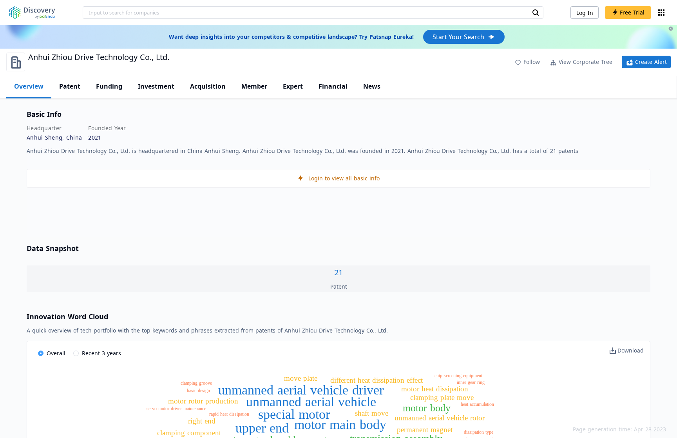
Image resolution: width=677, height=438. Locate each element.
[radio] (52, 353)
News (371, 86)
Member (254, 86)
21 (338, 272)
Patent (69, 86)
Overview (28, 86)
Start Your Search (458, 37)
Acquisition (208, 86)
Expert (293, 86)
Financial (333, 86)
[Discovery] (32, 12)
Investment (156, 86)
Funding (109, 86)
